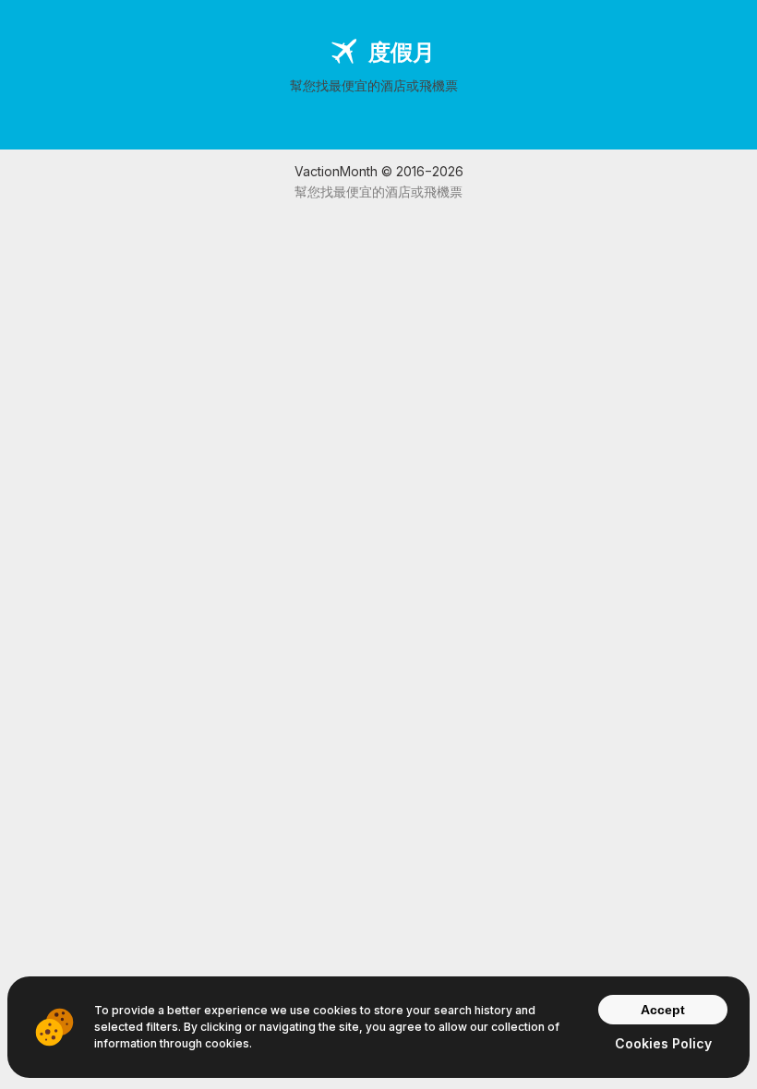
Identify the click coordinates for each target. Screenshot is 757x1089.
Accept (663, 1009)
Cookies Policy (663, 1043)
